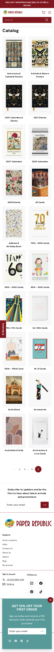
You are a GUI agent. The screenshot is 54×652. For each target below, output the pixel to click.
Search (5, 557)
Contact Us (7, 548)
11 (32, 469)
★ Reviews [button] (2, 329)
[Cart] (43, 12)
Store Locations (9, 540)
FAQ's (4, 544)
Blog (4, 561)
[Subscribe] (42, 631)
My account (7, 565)
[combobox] (27, 20)
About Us (6, 552)
